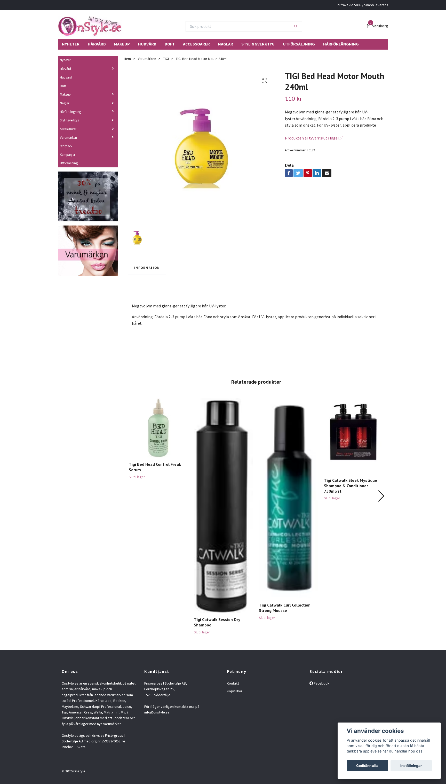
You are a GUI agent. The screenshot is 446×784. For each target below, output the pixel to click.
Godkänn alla (367, 766)
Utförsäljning (299, 43)
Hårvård (97, 43)
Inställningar (411, 766)
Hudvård (147, 43)
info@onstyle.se (157, 712)
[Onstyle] (90, 26)
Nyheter (70, 43)
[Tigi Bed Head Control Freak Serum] (158, 427)
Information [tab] (147, 268)
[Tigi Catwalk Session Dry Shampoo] (223, 505)
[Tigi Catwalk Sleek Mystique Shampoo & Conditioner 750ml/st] (353, 435)
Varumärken (68, 137)
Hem (127, 58)
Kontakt (233, 683)
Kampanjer (67, 154)
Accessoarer (196, 43)
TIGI (166, 58)
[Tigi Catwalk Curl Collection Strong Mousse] (288, 498)
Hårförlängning (341, 43)
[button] (380, 496)
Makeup (122, 43)
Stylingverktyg (258, 43)
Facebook (321, 683)
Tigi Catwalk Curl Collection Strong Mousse (284, 607)
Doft (170, 43)
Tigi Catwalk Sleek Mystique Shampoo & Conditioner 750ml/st (350, 486)
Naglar (225, 43)
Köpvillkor (234, 691)
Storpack (66, 146)
